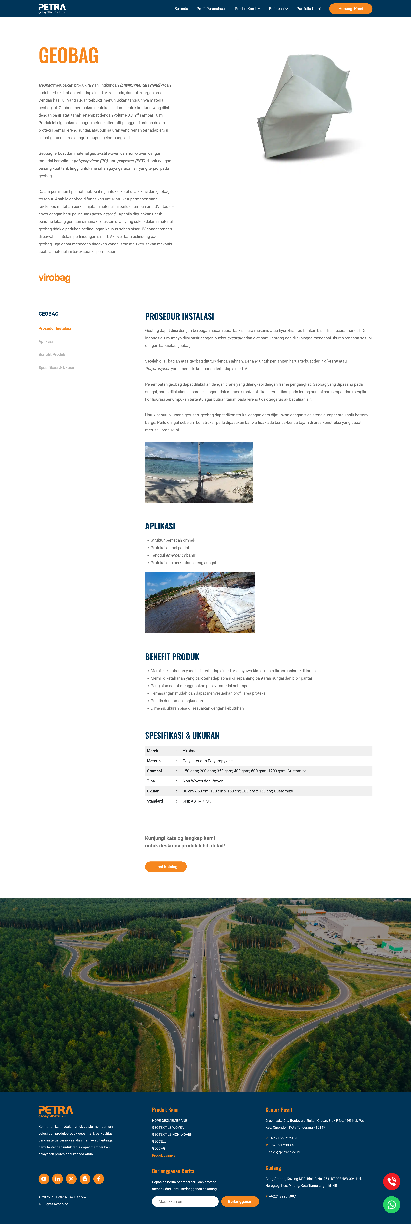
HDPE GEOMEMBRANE (169, 1121)
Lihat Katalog (165, 866)
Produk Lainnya (163, 1155)
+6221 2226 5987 (282, 1196)
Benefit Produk (52, 354)
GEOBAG (158, 1148)
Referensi (277, 8)
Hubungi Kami (351, 8)
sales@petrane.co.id (284, 1152)
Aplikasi (46, 341)
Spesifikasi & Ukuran (57, 367)
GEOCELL (159, 1141)
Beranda (181, 8)
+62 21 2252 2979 (283, 1138)
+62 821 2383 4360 (284, 1145)
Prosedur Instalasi (55, 328)
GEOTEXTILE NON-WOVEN (172, 1134)
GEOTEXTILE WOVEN (168, 1128)
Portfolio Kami (309, 8)
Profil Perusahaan (211, 8)
